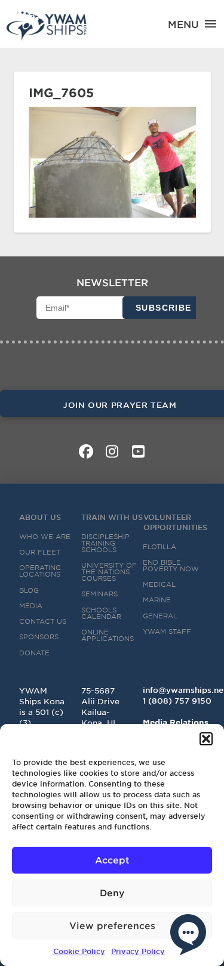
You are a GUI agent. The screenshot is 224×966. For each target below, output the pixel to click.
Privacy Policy (138, 951)
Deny (112, 892)
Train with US (112, 517)
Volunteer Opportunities (175, 522)
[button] (206, 739)
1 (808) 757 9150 (177, 700)
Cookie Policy (79, 951)
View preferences (112, 925)
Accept (112, 859)
